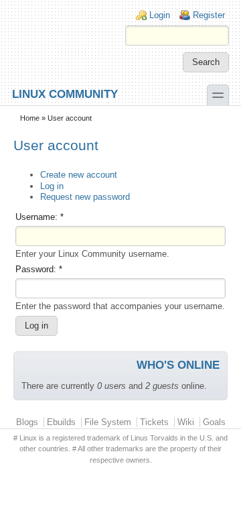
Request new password (85, 197)
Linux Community (65, 93)
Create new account (78, 175)
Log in (52, 186)
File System (107, 422)
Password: (38, 269)
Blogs (27, 422)
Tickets (154, 422)
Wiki (185, 422)
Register (209, 15)
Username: (39, 217)
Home (29, 118)
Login (159, 15)
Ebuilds (61, 422)
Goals (214, 422)
